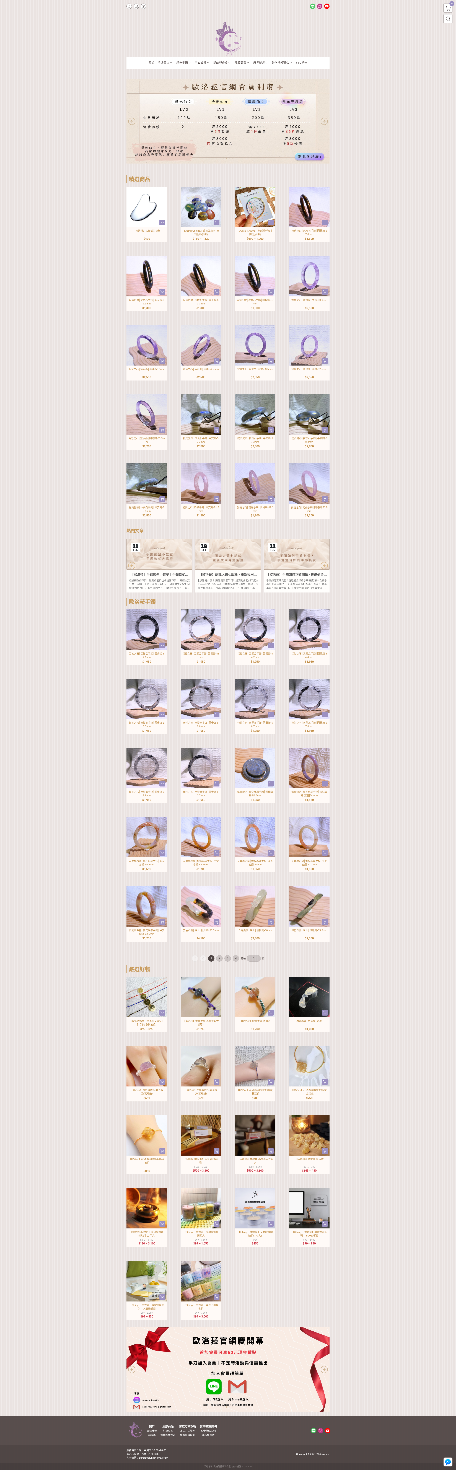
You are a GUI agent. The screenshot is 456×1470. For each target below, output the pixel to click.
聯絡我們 (152, 1431)
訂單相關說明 (167, 1435)
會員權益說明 (208, 1426)
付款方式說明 (187, 1426)
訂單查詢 (168, 1431)
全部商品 (168, 1426)
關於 (152, 1426)
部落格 (152, 1435)
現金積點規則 (208, 1431)
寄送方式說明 (187, 1431)
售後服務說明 (187, 1435)
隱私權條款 (208, 1435)
